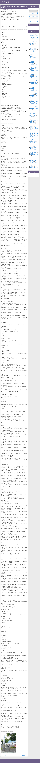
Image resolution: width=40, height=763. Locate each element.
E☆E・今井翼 (32, 48)
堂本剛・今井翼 (33, 162)
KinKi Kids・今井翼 (33, 80)
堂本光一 (31, 123)
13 (33, 15)
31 (29, 19)
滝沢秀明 (31, 166)
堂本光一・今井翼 (33, 139)
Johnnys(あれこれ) (33, 58)
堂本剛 (31, 153)
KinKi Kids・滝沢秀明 (34, 106)
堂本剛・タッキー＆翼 (34, 154)
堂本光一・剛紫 (33, 141)
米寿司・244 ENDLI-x (34, 167)
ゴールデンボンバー (33, 113)
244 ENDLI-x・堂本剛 (34, 35)
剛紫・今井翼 (32, 122)
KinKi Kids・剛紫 (33, 82)
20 (33, 16)
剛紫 (31, 121)
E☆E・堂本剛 (32, 57)
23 (37, 16)
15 (36, 15)
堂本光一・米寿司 (33, 152)
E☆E (31, 44)
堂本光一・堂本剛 (33, 142)
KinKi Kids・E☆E (33, 64)
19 (32, 16)
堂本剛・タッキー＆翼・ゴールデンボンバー (34, 158)
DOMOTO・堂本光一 (34, 41)
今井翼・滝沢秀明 (33, 120)
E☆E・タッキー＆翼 (34, 45)
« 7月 (30, 21)
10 (29, 15)
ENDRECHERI (32, 43)
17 (29, 16)
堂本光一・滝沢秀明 (33, 149)
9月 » (37, 21)
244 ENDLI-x (32, 34)
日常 (31, 165)
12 (32, 15)
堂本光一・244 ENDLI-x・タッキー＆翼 (34, 128)
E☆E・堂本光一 (33, 49)
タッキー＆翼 (32, 115)
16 (37, 15)
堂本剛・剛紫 (32, 163)
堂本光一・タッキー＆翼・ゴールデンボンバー (34, 136)
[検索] (36, 28)
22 (36, 16)
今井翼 (31, 116)
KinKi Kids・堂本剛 (33, 99)
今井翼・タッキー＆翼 (34, 117)
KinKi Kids (10, 9)
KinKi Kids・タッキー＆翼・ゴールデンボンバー (34, 77)
